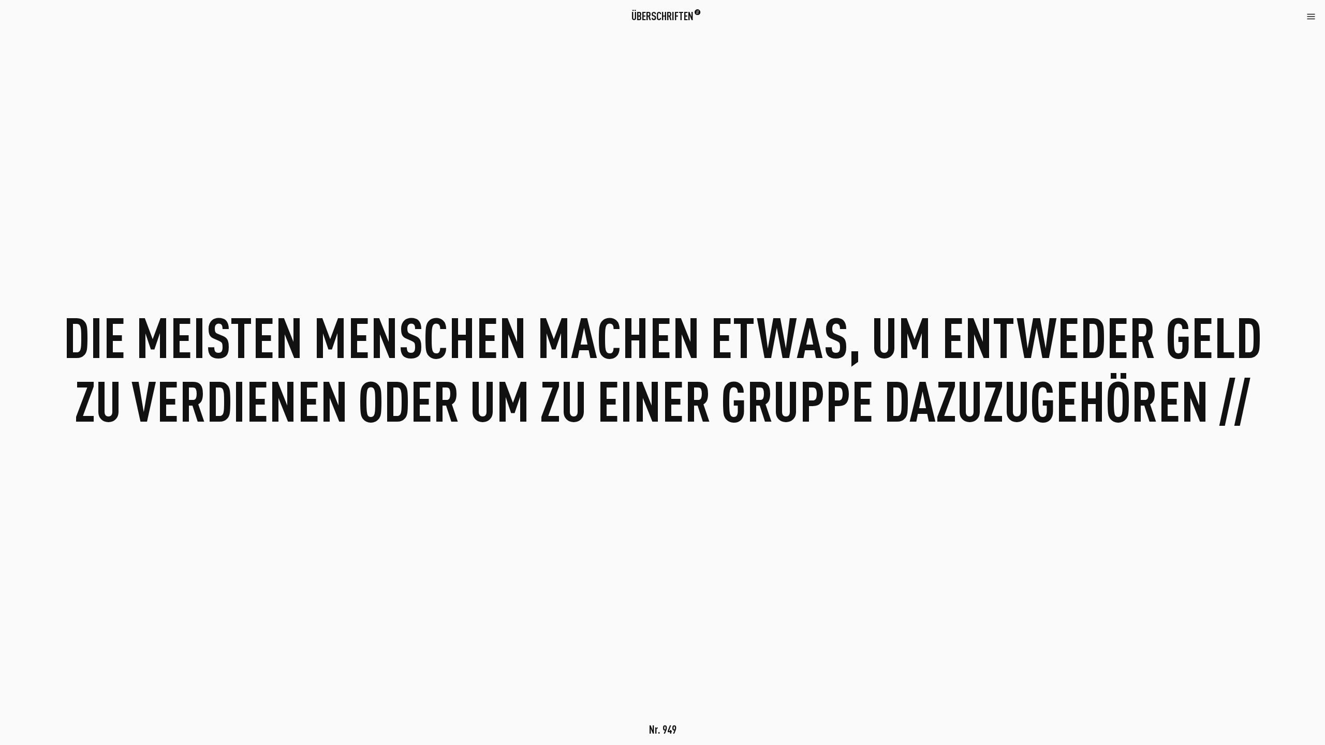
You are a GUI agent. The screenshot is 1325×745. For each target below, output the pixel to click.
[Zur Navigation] (1311, 15)
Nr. (662, 729)
